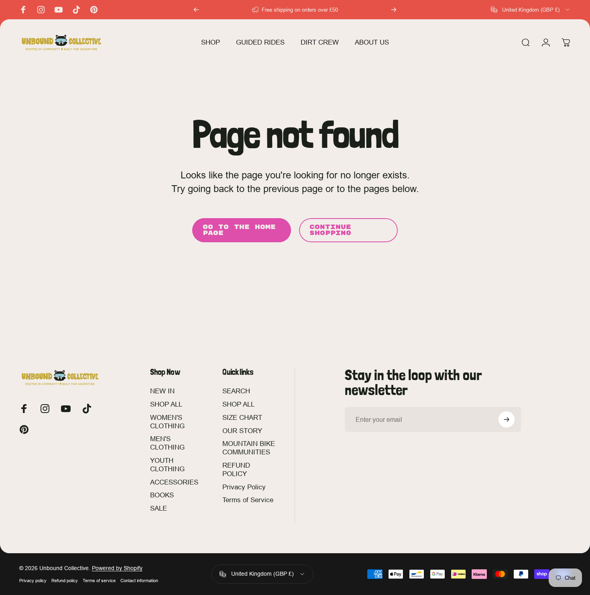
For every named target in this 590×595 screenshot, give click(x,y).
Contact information (139, 580)
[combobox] (531, 9)
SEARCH (236, 391)
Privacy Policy (244, 487)
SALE (158, 508)
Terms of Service (247, 500)
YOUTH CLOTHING (167, 465)
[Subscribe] (506, 419)
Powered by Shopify (117, 568)
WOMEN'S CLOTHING (167, 422)
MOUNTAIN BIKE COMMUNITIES (248, 448)
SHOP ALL (166, 404)
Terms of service (99, 580)
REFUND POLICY (236, 470)
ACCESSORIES (174, 482)
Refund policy (64, 580)
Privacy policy (33, 580)
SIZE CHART (242, 417)
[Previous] (196, 9)
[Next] (394, 9)
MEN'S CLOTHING (167, 444)
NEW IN (162, 391)
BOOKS (162, 495)
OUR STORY (242, 431)
